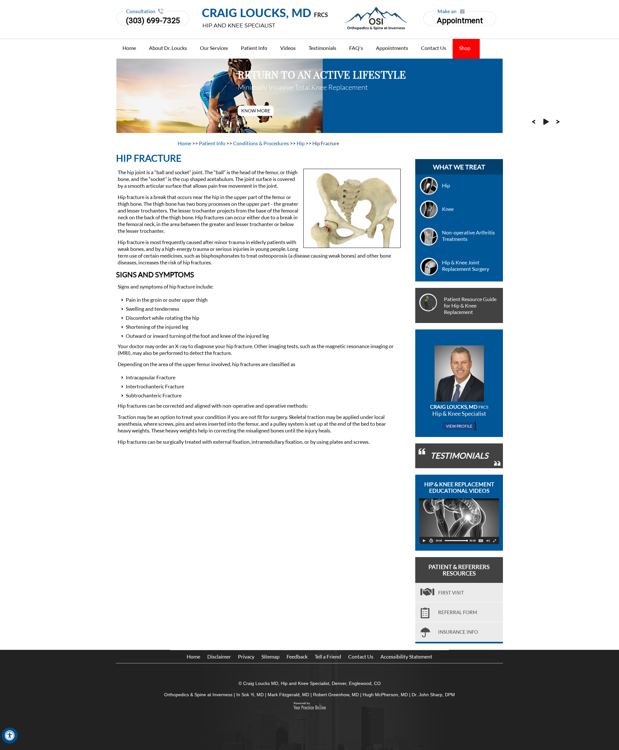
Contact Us (433, 48)
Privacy (246, 656)
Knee (448, 209)
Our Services (214, 48)
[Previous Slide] (533, 121)
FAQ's (356, 48)
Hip (301, 143)
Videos (288, 48)
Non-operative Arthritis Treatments (468, 235)
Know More (255, 110)
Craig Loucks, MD (459, 406)
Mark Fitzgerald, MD (288, 694)
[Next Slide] (558, 121)
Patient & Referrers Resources (459, 570)
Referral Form (457, 612)
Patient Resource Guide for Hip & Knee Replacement (470, 305)
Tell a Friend (328, 656)
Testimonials (322, 48)
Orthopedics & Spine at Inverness (198, 694)
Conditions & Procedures (261, 143)
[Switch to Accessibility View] (10, 735)
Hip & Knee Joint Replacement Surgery (465, 265)
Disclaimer (219, 656)
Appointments (392, 48)
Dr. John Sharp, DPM (433, 694)
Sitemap (270, 656)
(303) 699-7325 (153, 20)
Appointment (460, 18)
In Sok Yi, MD (250, 694)
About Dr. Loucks (168, 48)
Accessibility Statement (406, 656)
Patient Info (254, 48)
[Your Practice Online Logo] (309, 706)
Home (129, 48)
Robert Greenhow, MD (336, 694)
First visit (451, 592)
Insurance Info (458, 632)
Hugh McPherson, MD (385, 694)
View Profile (459, 426)
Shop (464, 48)
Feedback (297, 656)
